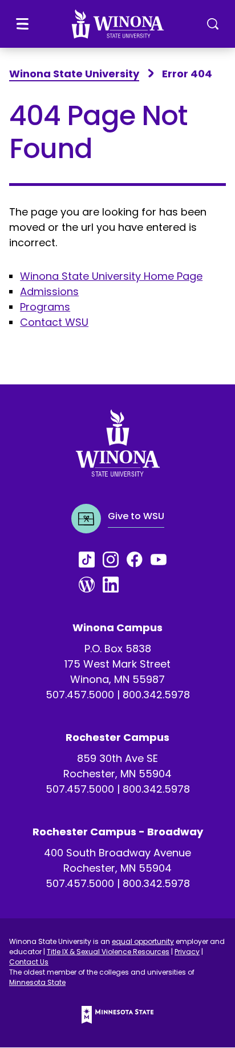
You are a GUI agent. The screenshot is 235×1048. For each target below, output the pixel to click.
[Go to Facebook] (139, 560)
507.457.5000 (80, 694)
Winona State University (74, 74)
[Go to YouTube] (163, 560)
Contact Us (28, 962)
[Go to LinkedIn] (115, 585)
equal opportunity (143, 941)
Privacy (187, 951)
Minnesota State (37, 982)
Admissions (49, 291)
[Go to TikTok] (91, 560)
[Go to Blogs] (91, 585)
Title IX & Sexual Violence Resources (108, 951)
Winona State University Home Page (111, 276)
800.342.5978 (156, 694)
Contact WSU (54, 322)
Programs (45, 307)
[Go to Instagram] (115, 560)
